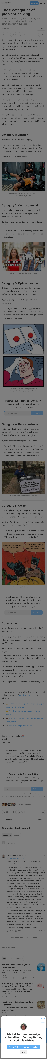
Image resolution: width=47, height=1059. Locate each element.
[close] (43, 1020)
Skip (23, 1052)
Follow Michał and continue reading (23, 1047)
